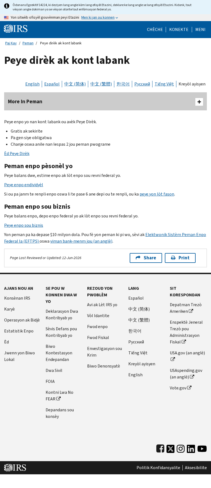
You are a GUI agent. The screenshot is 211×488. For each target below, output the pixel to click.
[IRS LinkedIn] (191, 447)
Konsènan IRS (17, 298)
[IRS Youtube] (202, 447)
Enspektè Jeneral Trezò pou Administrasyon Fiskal (186, 332)
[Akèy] (15, 28)
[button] (178, 29)
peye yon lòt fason (157, 194)
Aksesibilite (196, 467)
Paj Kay (11, 43)
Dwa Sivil (54, 370)
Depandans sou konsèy (60, 413)
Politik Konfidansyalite (158, 467)
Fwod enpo (97, 326)
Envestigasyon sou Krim (104, 352)
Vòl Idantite (98, 315)
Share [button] (150, 258)
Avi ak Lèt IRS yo (102, 305)
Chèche (155, 29)
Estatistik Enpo (19, 331)
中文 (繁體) (101, 84)
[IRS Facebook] (160, 447)
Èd (6, 342)
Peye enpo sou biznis (23, 225)
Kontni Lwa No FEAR (59, 395)
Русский (142, 84)
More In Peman (25, 101)
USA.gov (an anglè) (187, 353)
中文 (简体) (75, 84)
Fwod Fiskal (98, 337)
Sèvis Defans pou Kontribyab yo (61, 332)
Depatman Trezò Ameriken (186, 308)
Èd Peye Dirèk (16, 153)
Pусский (136, 342)
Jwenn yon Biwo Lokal (19, 356)
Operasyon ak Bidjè (22, 320)
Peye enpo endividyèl (23, 185)
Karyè (9, 309)
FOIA (50, 381)
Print (184, 258)
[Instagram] (181, 447)
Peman (28, 43)
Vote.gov (178, 388)
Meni (200, 29)
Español (52, 84)
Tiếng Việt (164, 84)
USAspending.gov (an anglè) (186, 374)
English (32, 84)
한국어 (123, 84)
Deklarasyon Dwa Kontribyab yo (62, 314)
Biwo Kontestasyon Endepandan (59, 352)
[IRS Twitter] (170, 447)
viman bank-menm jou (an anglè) (81, 241)
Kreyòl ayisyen (192, 84)
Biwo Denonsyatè (103, 366)
